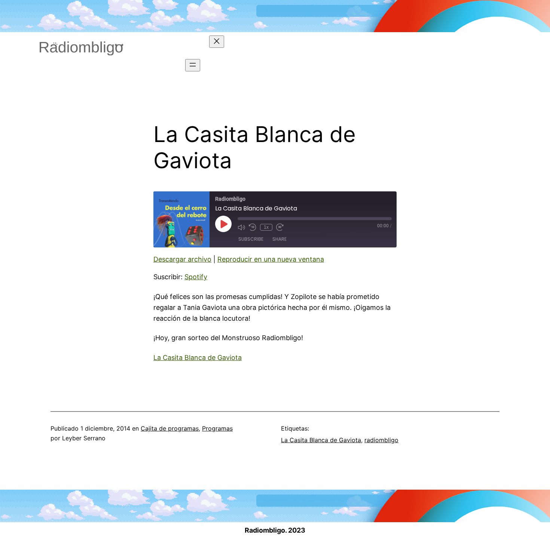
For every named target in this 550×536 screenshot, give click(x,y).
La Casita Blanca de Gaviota (197, 357)
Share (279, 239)
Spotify (195, 277)
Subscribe (250, 239)
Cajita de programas (170, 428)
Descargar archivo (182, 259)
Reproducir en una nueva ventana (270, 259)
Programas (217, 428)
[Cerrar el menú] (216, 42)
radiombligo (381, 440)
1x (266, 227)
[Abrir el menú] (192, 65)
